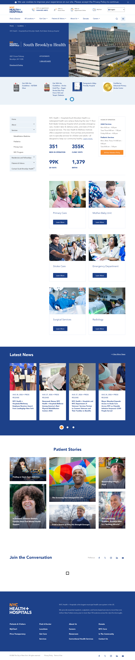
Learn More (60, 222)
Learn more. (88, 139)
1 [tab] (66, 99)
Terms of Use (58, 655)
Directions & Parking (16, 65)
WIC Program (18, 152)
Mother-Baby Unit (102, 213)
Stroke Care (59, 266)
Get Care (42, 19)
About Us (73, 19)
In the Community (106, 634)
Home (14, 119)
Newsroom (73, 634)
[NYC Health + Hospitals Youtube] (122, 557)
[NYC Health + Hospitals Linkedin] (116, 557)
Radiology (98, 320)
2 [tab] (72, 99)
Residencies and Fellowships (21, 158)
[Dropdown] (34, 124)
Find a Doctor (45, 624)
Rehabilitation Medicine (22, 136)
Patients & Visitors (58, 19)
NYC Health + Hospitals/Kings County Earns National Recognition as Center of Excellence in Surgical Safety (52, 406)
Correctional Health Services (81, 639)
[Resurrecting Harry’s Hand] (112, 473)
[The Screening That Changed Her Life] (72, 479)
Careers (95, 19)
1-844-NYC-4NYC (42, 10)
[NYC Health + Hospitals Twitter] (105, 557)
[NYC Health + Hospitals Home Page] (16, 9)
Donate (86, 19)
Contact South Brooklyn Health (22, 169)
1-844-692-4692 (45, 61)
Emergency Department (105, 266)
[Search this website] (116, 19)
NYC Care (103, 629)
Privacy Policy (48, 655)
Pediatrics (17, 142)
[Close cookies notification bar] (128, 2)
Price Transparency (18, 634)
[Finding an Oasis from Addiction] (28, 469)
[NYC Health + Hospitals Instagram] (111, 557)
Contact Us (103, 639)
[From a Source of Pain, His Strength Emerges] (72, 517)
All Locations (29, 19)
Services (14, 130)
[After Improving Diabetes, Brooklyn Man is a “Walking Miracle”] (112, 510)
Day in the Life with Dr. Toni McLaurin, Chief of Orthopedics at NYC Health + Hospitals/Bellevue (23, 402)
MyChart (13, 629)
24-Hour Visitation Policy (112, 152)
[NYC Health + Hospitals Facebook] (99, 557)
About (14, 125)
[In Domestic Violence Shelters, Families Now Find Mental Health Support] (28, 506)
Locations (43, 629)
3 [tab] (73, 427)
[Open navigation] (123, 19)
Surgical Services (62, 320)
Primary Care (18, 147)
